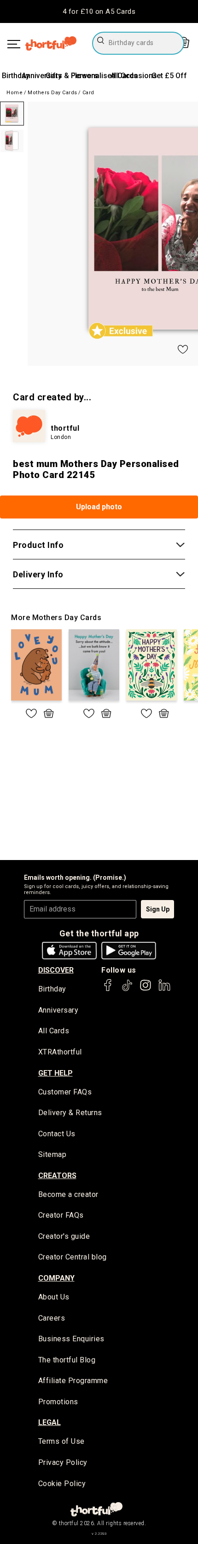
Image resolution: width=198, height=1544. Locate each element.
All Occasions (134, 75)
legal (49, 1422)
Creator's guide (64, 1236)
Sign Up (157, 909)
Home (14, 93)
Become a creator (68, 1194)
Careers (51, 1318)
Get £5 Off (169, 75)
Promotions (58, 1401)
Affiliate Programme (73, 1380)
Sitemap (52, 1154)
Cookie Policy (62, 1483)
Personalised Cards (104, 75)
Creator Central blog (72, 1257)
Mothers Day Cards (52, 93)
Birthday (15, 75)
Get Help (55, 1073)
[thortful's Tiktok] (127, 989)
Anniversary (42, 75)
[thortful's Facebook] (108, 989)
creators (57, 1175)
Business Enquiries (71, 1338)
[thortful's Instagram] (145, 989)
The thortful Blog (67, 1360)
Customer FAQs (65, 1092)
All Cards (54, 1030)
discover (56, 970)
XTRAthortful (60, 1052)
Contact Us (57, 1133)
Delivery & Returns (70, 1112)
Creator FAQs (61, 1215)
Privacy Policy (62, 1462)
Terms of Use (61, 1441)
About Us (54, 1297)
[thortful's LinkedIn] (164, 989)
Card (88, 93)
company (56, 1278)
